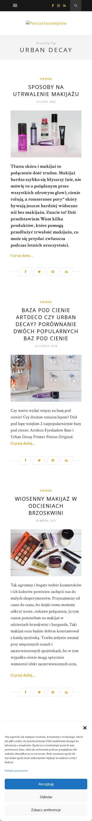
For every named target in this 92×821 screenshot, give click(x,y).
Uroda (46, 78)
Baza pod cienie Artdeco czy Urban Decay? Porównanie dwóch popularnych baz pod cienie (46, 324)
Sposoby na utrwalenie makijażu (46, 90)
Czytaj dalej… (22, 255)
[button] (85, 728)
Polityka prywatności (16, 770)
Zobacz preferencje (46, 810)
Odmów (46, 797)
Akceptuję (46, 784)
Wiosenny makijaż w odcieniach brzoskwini (46, 505)
